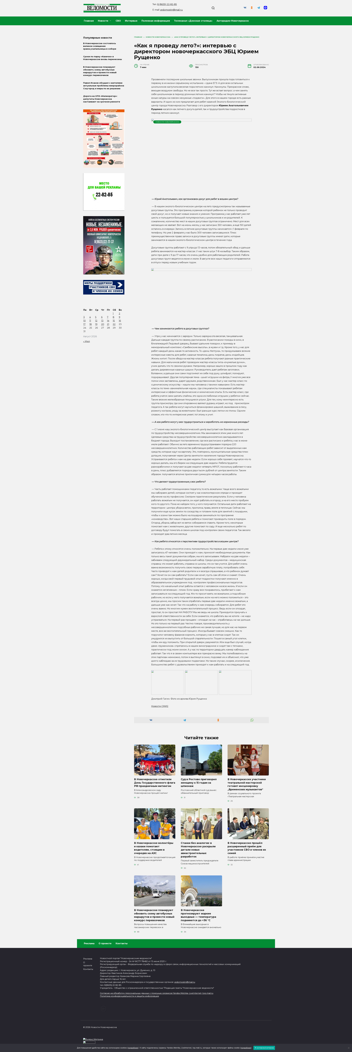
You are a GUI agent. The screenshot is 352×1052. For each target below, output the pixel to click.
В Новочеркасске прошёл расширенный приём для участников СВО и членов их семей (247, 848)
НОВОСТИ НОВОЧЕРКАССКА (167, 122)
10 (84, 320)
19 (96, 324)
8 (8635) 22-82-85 (167, 4)
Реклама (89, 943)
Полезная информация (155, 20)
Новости (103, 20)
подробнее (133, 1048)
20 (102, 324)
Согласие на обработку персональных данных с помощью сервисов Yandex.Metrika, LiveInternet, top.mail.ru (156, 993)
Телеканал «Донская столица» (193, 20)
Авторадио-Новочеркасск (233, 20)
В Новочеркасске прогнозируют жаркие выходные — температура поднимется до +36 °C (198, 915)
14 (108, 320)
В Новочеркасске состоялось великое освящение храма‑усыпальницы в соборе (99, 46)
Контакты (122, 943)
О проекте (105, 943)
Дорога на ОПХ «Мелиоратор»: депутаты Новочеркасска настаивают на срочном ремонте (101, 99)
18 (90, 324)
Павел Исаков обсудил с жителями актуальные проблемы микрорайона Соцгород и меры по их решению (103, 86)
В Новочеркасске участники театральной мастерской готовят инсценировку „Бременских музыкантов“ (247, 784)
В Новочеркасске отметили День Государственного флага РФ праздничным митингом (154, 782)
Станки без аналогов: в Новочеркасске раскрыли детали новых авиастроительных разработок (198, 850)
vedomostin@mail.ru (171, 10)
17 (84, 324)
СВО (118, 20)
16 (120, 320)
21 (108, 324)
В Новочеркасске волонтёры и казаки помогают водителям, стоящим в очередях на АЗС (153, 848)
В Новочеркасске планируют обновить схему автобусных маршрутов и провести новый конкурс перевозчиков (154, 915)
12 (96, 320)
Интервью (131, 20)
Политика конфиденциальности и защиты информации (129, 996)
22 (114, 324)
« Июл (86, 341)
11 (90, 320)
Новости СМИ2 (159, 706)
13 (102, 320)
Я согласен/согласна (264, 1048)
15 (114, 320)
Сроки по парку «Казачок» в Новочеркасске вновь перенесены (102, 58)
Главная (89, 20)
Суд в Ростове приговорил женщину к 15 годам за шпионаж (199, 782)
